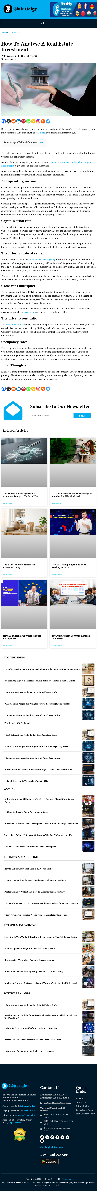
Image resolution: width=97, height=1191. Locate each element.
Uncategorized (14, 32)
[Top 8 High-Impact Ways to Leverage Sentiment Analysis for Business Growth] (88, 903)
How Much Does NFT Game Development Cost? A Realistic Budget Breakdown (41, 823)
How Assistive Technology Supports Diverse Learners (29, 960)
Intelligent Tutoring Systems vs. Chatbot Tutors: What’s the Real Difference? (40, 983)
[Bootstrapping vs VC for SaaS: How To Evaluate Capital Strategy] (88, 891)
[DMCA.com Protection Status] (20, 1140)
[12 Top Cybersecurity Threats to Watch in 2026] (88, 780)
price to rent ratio (14, 324)
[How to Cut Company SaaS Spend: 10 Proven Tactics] (88, 868)
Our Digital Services (51, 1147)
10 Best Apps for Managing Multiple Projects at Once (29, 1051)
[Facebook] (4, 121)
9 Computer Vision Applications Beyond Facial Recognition (32, 715)
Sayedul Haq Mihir (26, 1115)
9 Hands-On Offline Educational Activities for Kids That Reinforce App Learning (42, 669)
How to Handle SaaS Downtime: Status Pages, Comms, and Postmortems (39, 769)
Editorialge (66, 1179)
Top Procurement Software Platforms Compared (71, 637)
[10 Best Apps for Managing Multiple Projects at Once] (88, 1050)
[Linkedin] (18, 121)
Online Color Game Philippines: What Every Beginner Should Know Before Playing (39, 800)
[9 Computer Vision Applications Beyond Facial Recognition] (88, 715)
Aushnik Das (30, 1110)
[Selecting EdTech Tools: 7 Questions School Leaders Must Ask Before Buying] (88, 936)
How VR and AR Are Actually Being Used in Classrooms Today (33, 971)
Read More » (8, 503)
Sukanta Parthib (27, 1106)
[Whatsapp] (28, 121)
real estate (40, 132)
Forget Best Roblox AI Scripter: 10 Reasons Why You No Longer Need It (38, 835)
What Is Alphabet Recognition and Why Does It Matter (30, 948)
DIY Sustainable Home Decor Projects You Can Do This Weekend (72, 495)
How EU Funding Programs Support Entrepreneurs (22, 637)
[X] (8, 121)
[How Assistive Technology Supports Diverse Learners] (88, 959)
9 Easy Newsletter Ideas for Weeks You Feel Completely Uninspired (35, 915)
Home (4, 32)
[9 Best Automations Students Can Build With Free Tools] (88, 692)
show (41, 142)
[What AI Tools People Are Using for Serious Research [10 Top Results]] (88, 703)
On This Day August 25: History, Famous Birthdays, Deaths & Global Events (39, 680)
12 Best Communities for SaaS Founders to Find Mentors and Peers (35, 880)
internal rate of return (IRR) (41, 259)
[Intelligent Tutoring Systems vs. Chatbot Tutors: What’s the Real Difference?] (88, 982)
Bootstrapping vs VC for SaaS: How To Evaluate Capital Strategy (34, 891)
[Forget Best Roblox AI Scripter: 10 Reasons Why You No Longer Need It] (88, 834)
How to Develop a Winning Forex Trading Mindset (69, 566)
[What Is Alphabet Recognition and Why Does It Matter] (88, 948)
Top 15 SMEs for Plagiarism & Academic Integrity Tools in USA (20, 495)
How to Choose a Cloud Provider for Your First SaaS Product (32, 1039)
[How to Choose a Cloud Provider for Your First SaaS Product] (88, 1039)
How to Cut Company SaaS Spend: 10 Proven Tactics (29, 868)
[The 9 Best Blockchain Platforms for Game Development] (88, 846)
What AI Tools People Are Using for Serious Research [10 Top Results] (37, 703)
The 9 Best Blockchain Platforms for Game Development (30, 846)
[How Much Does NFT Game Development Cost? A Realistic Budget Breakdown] (88, 823)
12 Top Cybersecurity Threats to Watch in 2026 (26, 781)
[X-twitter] (47, 1137)
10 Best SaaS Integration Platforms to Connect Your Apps (31, 1028)
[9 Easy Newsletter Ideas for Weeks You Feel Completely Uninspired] (88, 914)
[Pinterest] (23, 121)
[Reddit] (13, 121)
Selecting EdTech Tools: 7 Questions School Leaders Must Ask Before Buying (40, 937)
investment (29, 312)
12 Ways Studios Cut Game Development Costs (26, 812)
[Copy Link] (33, 121)
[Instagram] (38, 121)
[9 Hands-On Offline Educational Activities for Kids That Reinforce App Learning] (88, 669)
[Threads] (67, 1137)
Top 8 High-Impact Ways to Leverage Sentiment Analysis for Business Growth (41, 903)
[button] (43, 23)
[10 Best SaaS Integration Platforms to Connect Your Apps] (88, 1027)
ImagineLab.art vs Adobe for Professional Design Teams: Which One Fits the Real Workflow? (40, 1016)
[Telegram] (48, 121)
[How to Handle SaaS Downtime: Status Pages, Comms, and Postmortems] (88, 769)
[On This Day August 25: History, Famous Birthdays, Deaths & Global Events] (88, 680)
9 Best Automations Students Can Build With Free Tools (30, 692)
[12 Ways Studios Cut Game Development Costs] (88, 811)
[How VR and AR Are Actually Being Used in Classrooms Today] (88, 971)
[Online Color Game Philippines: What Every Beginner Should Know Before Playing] (88, 800)
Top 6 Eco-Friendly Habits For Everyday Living (19, 566)
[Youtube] (42, 1141)
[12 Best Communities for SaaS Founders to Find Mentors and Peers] (88, 880)
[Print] (43, 121)
